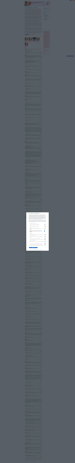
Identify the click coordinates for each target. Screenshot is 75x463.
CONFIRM (33, 247)
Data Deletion (34, 249)
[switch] (45, 224)
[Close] (47, 213)
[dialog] (37, 231)
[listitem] (37, 223)
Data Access (37, 249)
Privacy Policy (41, 249)
